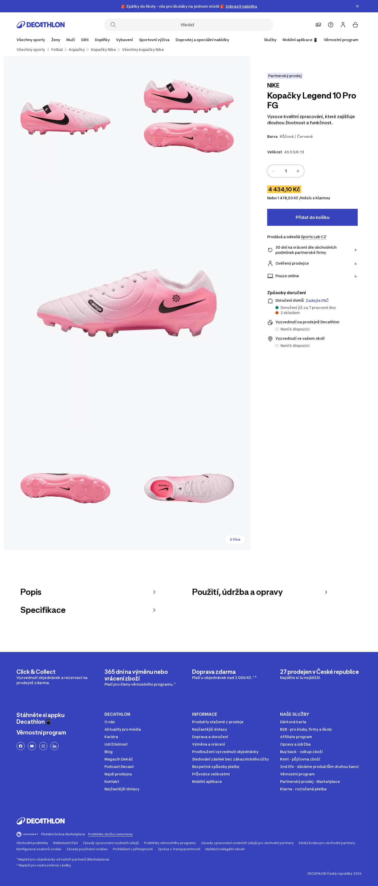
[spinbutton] (286, 171)
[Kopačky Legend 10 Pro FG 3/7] (127, 303)
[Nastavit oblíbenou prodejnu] (318, 25)
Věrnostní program (341, 40)
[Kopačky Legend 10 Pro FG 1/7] (189, 118)
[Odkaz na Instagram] (43, 746)
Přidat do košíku (312, 217)
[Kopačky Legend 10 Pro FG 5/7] (189, 488)
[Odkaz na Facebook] (20, 746)
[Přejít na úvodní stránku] (40, 24)
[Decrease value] (273, 171)
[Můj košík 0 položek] (355, 25)
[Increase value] (298, 171)
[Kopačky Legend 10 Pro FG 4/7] (65, 488)
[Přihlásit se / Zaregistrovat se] (343, 25)
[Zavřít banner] (357, 6)
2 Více (235, 539)
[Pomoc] (331, 25)
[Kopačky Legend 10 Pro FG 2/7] (65, 118)
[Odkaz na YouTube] (32, 746)
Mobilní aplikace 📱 (300, 40)
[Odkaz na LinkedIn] (54, 746)
